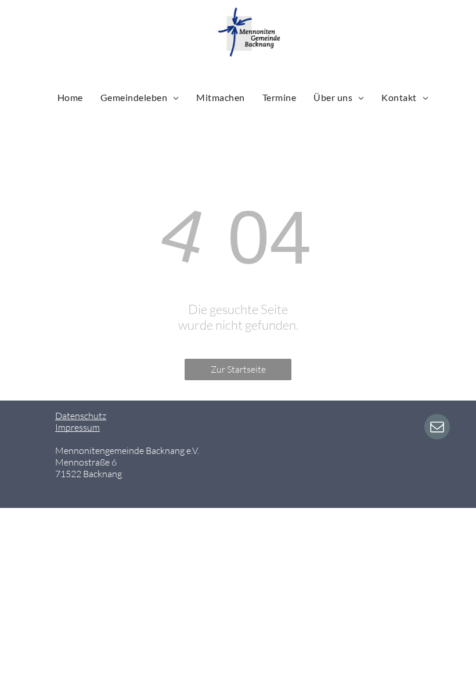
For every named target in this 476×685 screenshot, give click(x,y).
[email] (437, 428)
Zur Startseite (238, 369)
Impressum (77, 427)
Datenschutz (80, 415)
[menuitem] (70, 97)
